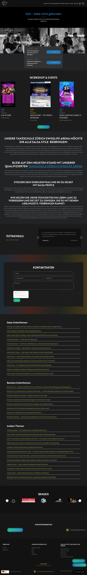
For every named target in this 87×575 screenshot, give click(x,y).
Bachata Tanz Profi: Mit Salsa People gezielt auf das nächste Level (28, 408)
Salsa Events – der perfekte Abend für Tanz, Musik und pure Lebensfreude (30, 357)
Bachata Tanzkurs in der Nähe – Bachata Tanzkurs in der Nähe (27, 395)
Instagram (83, 3)
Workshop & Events (55, 3)
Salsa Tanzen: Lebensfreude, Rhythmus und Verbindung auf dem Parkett (30, 374)
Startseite (46, 3)
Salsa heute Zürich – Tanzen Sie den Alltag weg (22, 339)
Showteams (62, 3)
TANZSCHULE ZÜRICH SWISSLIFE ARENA (55, 166)
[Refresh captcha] (24, 292)
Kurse (49, 3)
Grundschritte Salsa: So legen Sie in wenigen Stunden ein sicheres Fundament (32, 460)
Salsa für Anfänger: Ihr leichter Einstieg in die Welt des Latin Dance (28, 369)
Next (81, 237)
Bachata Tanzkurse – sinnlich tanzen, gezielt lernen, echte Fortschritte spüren (32, 417)
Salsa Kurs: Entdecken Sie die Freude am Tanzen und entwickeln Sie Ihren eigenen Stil (34, 327)
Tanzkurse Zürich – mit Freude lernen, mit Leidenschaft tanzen (27, 430)
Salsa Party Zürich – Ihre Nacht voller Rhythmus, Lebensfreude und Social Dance (32, 344)
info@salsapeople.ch (78, 530)
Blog (33, 552)
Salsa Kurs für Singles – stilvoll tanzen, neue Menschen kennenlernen (29, 348)
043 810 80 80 (16, 530)
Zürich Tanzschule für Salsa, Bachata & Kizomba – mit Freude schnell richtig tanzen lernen (35, 439)
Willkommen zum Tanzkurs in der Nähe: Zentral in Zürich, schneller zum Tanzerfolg (33, 443)
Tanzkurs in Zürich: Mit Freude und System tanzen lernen (25, 447)
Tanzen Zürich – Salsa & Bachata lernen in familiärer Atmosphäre (28, 473)
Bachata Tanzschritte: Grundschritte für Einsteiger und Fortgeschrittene (30, 404)
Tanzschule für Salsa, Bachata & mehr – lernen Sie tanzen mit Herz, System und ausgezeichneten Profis (40, 451)
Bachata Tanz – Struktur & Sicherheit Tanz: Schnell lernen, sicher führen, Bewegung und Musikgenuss (39, 387)
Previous (38, 237)
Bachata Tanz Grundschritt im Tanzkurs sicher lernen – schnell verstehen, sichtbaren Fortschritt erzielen (40, 391)
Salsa (33, 550)
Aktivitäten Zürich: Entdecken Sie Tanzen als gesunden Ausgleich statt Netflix (31, 477)
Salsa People (9, 571)
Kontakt (71, 3)
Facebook (79, 3)
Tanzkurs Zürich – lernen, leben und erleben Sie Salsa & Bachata (27, 464)
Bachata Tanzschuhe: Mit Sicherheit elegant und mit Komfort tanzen (29, 400)
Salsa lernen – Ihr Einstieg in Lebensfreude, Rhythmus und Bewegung (29, 365)
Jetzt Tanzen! (54, 51)
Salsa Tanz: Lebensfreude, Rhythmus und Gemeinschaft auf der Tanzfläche (31, 361)
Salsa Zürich (34, 554)
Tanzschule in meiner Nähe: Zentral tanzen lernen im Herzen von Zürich (29, 469)
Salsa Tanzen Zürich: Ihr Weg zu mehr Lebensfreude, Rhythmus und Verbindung (32, 335)
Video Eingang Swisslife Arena (67, 556)
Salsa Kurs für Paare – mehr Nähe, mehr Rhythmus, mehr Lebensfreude (30, 352)
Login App (76, 3)
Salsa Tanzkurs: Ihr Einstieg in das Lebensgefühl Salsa (24, 331)
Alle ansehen (42, 126)
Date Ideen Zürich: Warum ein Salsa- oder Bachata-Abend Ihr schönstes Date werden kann (36, 456)
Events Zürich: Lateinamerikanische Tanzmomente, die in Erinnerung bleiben (31, 434)
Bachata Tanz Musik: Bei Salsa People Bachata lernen (24, 413)
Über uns (67, 3)
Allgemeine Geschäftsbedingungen (69, 570)
